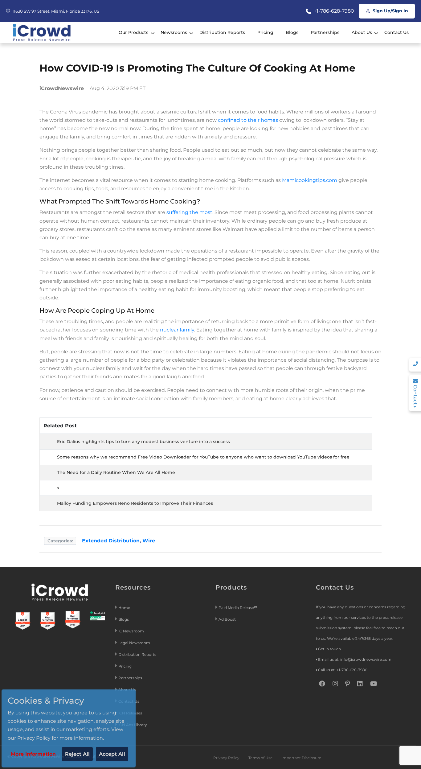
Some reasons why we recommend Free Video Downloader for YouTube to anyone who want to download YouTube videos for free (203, 457)
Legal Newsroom (134, 642)
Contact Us (396, 32)
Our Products (133, 32)
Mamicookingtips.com (309, 180)
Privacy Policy (226, 757)
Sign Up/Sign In (389, 11)
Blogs (292, 32)
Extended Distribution (111, 541)
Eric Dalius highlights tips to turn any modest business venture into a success (143, 441)
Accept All (112, 754)
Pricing (265, 32)
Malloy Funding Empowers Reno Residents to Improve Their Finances (135, 503)
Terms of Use (260, 757)
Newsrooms (174, 32)
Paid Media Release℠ (238, 607)
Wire (148, 541)
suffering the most (189, 212)
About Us (362, 32)
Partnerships (325, 32)
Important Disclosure (301, 757)
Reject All (77, 754)
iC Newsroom (131, 631)
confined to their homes (248, 120)
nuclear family (177, 330)
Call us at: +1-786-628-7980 (342, 670)
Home (124, 607)
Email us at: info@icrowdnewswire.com (354, 659)
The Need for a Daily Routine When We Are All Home (116, 472)
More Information (33, 754)
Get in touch (329, 649)
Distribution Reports (222, 32)
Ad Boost (227, 619)
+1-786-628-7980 (333, 11)
